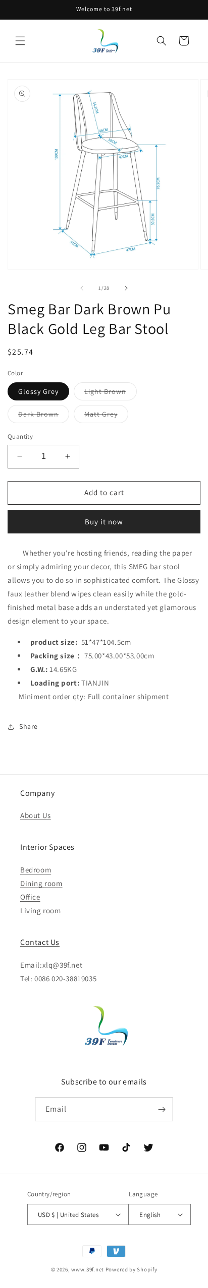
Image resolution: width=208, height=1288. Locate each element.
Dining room (41, 883)
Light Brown (110, 393)
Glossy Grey (38, 391)
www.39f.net (87, 1269)
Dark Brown (43, 416)
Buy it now (104, 521)
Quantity (20, 436)
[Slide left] (82, 288)
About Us (35, 815)
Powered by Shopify (132, 1269)
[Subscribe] (161, 1109)
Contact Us (40, 942)
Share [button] (28, 726)
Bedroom (35, 869)
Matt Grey (106, 416)
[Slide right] (126, 288)
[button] (20, 41)
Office (30, 897)
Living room (40, 910)
